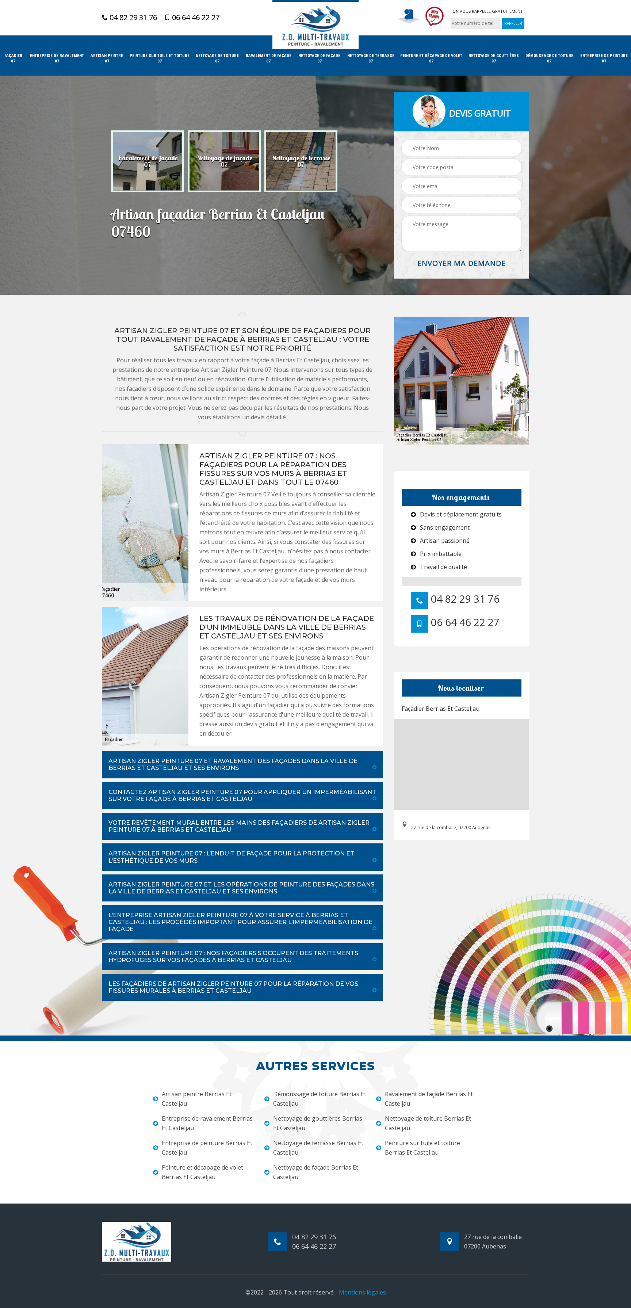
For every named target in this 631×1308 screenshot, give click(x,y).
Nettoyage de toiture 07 (217, 58)
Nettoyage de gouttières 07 (494, 58)
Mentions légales (362, 1292)
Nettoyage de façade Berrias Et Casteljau (315, 1172)
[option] (147, 161)
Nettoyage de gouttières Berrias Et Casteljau (317, 1123)
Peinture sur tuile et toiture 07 (160, 58)
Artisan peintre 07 (107, 58)
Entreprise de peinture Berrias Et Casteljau (207, 1147)
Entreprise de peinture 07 (604, 58)
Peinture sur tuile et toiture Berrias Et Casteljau (422, 1147)
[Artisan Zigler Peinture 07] (315, 24)
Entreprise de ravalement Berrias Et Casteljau (207, 1123)
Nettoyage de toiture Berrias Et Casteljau (428, 1123)
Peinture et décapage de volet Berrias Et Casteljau (202, 1172)
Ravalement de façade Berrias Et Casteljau (429, 1098)
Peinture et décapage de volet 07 (431, 58)
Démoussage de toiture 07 (549, 58)
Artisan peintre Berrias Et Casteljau (197, 1098)
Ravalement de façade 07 (268, 58)
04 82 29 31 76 (132, 17)
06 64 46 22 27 (194, 17)
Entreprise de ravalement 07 (57, 58)
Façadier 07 (13, 58)
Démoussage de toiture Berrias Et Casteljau (319, 1098)
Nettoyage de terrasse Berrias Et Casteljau (318, 1147)
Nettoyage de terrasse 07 (370, 58)
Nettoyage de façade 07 (319, 58)
